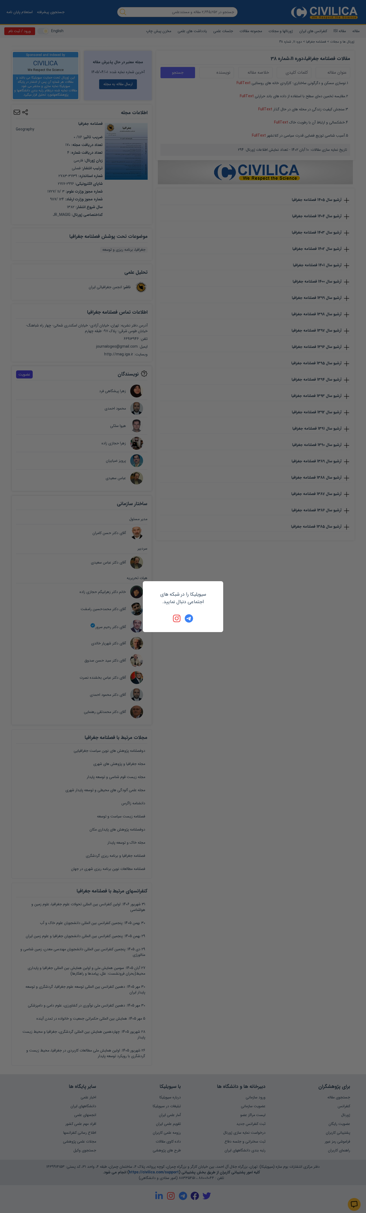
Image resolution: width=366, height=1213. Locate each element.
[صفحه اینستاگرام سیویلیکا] (177, 618)
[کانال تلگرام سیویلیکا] (189, 618)
